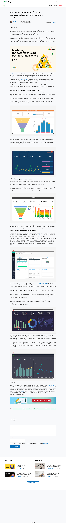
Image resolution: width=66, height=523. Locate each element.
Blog (9, 2)
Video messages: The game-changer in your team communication (53, 474)
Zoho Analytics (24, 79)
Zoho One (12, 73)
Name (11, 437)
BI (23, 408)
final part (23, 391)
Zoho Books (39, 234)
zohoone (35, 408)
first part (14, 30)
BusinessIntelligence (17, 408)
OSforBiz (53, 408)
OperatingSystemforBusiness (44, 408)
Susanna (19, 468)
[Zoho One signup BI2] (33, 400)
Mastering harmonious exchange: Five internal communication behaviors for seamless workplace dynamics (54, 466)
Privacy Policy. (46, 443)
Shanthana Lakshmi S (51, 468)
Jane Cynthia (50, 476)
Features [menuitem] (50, 5)
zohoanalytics (28, 408)
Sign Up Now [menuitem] (60, 5)
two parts (18, 84)
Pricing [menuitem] (55, 5)
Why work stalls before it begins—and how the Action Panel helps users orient (24, 474)
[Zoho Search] (54, 1)
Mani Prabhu (15, 21)
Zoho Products (60, 1)
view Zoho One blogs (32, 482)
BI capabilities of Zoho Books (42, 283)
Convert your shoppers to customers (22, 466)
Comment (12, 423)
